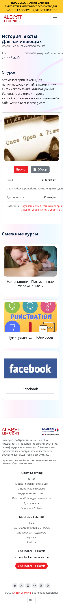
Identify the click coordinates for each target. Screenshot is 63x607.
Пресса (31, 537)
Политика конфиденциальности (31, 498)
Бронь (21, 169)
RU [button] (30, 600)
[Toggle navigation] (55, 19)
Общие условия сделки (32, 488)
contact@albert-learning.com (32, 557)
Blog (31, 522)
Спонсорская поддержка (31, 532)
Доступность (31, 503)
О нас (31, 478)
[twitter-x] (21, 585)
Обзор (42, 169)
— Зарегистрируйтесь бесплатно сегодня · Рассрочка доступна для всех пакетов (31, 6)
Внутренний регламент (31, 493)
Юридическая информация (31, 483)
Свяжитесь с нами (31, 508)
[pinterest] (47, 585)
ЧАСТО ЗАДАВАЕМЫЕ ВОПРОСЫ (31, 527)
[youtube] (34, 585)
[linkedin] (28, 585)
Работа (31, 542)
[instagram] (41, 585)
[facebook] (15, 585)
